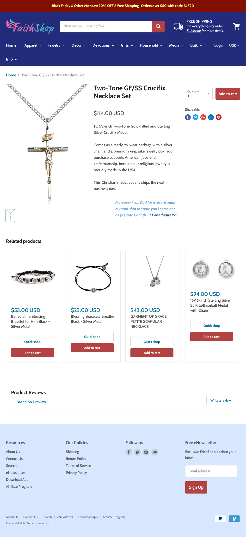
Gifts (125, 45)
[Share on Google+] (203, 117)
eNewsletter (15, 472)
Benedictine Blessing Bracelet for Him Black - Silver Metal (30, 321)
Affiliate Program (19, 486)
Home (11, 45)
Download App (17, 479)
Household (149, 45)
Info (10, 59)
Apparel (31, 45)
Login (218, 45)
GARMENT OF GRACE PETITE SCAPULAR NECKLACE (148, 321)
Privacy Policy (76, 472)
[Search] (158, 26)
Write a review (220, 400)
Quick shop (32, 342)
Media (174, 45)
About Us (13, 452)
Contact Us (14, 459)
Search (11, 466)
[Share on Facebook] (188, 117)
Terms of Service (78, 466)
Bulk (194, 45)
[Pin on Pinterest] (218, 117)
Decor (77, 45)
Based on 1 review (31, 402)
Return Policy (76, 459)
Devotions (101, 45)
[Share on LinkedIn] (211, 117)
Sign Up (196, 487)
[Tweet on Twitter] (195, 117)
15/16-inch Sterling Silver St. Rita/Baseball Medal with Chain (210, 305)
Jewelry (55, 45)
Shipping (72, 452)
